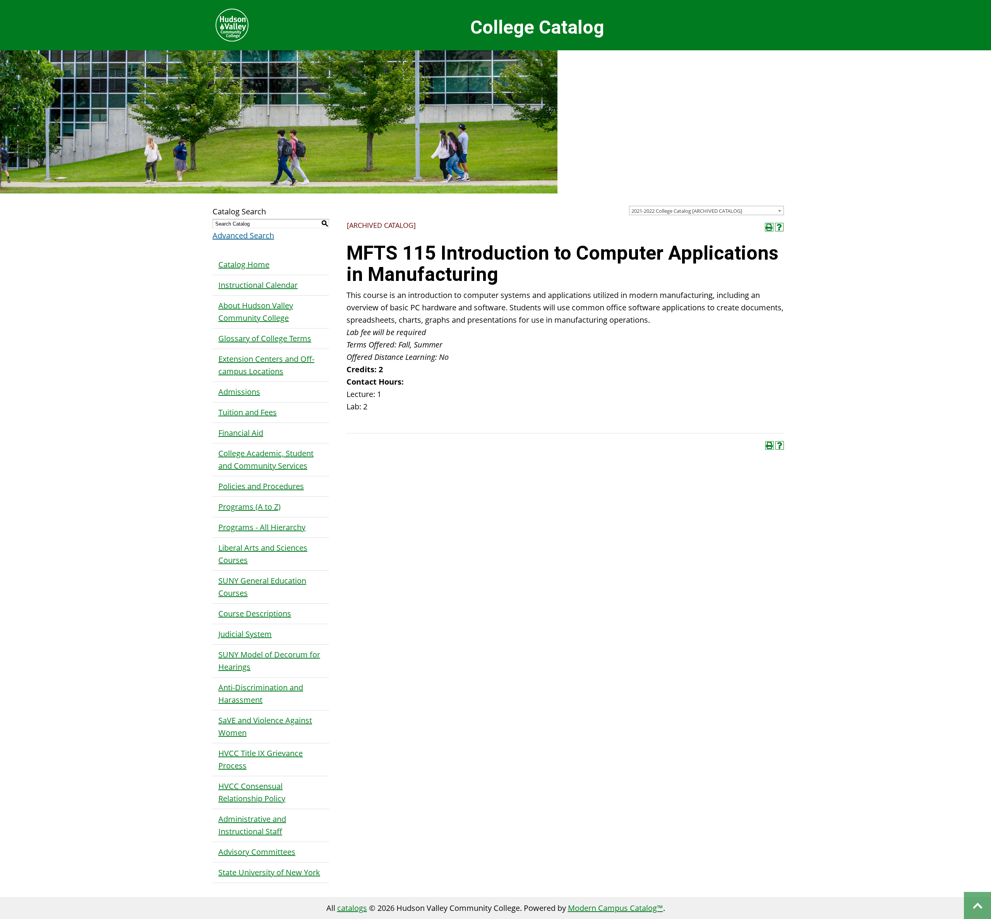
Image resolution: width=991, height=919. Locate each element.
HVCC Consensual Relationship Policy (251, 792)
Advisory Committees (256, 852)
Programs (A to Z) (249, 506)
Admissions (239, 392)
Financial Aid (240, 433)
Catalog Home (243, 264)
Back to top (977, 905)
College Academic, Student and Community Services (266, 459)
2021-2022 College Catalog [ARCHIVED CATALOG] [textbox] (686, 210)
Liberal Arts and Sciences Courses (262, 554)
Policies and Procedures (261, 486)
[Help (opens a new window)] (779, 227)
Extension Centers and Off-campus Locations (266, 365)
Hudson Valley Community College (232, 25)
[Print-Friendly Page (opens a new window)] (769, 227)
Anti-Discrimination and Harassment (260, 693)
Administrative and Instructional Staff (252, 825)
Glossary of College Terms (264, 338)
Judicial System (245, 634)
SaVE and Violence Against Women (265, 726)
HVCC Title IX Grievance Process (260, 759)
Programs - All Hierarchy (261, 527)
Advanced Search (243, 235)
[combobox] (706, 210)
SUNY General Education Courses (262, 586)
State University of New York (269, 872)
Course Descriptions (254, 613)
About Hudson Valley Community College (255, 311)
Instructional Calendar (258, 285)
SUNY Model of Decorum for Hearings (269, 660)
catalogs (352, 908)
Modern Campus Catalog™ (615, 908)
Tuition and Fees (247, 412)
